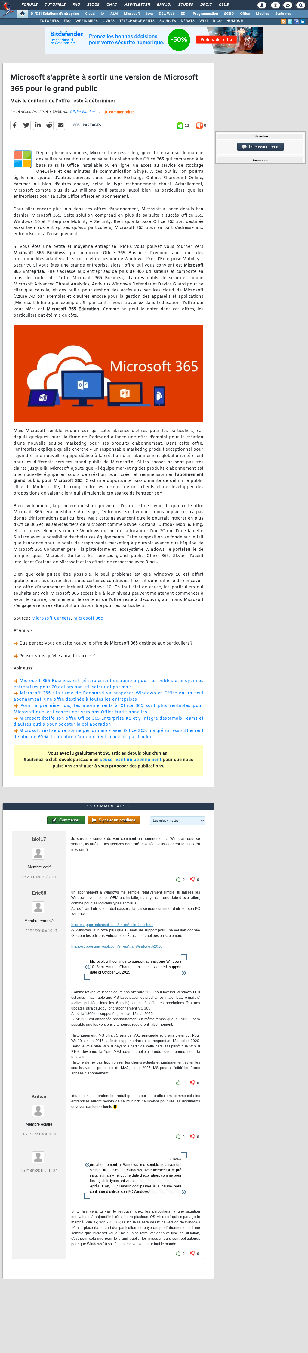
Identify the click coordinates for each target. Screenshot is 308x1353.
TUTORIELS (49, 21)
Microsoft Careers (51, 618)
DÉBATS (188, 21)
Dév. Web (167, 14)
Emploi (163, 4)
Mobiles (262, 14)
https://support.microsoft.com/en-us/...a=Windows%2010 (116, 946)
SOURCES (167, 21)
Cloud (90, 14)
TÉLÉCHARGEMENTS (137, 21)
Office (245, 14)
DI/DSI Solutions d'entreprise (55, 14)
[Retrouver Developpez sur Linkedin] (302, 21)
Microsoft (132, 14)
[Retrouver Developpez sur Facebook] (296, 21)
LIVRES (109, 21)
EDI (184, 14)
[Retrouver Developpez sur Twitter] (290, 21)
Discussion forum (263, 147)
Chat (111, 4)
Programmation (205, 14)
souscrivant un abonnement (131, 760)
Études (185, 4)
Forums (29, 4)
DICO (217, 21)
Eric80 (39, 893)
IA (102, 14)
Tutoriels (55, 4)
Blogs (93, 4)
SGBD (229, 14)
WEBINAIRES (86, 21)
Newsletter (136, 4)
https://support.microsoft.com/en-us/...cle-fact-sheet (112, 925)
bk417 (39, 839)
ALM (114, 14)
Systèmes (283, 14)
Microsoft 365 (88, 618)
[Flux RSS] (283, 21)
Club (223, 4)
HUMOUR (234, 21)
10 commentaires (119, 112)
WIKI (203, 21)
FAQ (76, 4)
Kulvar (39, 1096)
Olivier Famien (82, 112)
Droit (205, 4)
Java (149, 14)
